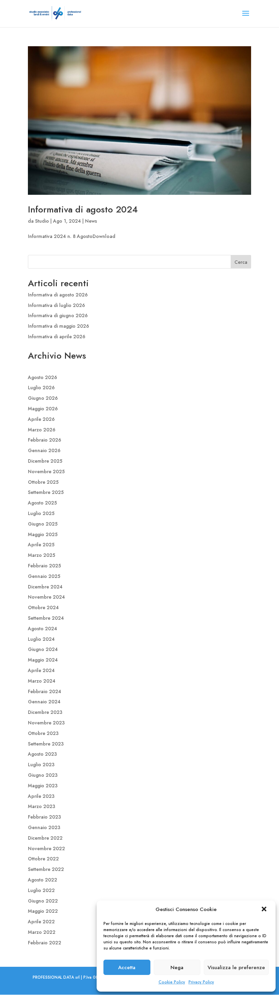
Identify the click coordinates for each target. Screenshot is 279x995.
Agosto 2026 (42, 377)
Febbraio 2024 (44, 691)
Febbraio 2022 (44, 942)
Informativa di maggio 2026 (58, 326)
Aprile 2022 (41, 921)
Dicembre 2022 (45, 838)
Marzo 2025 (41, 555)
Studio (42, 221)
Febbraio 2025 (44, 565)
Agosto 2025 (42, 502)
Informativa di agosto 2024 (83, 209)
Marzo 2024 (41, 680)
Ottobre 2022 (43, 858)
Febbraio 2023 (44, 816)
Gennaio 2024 (44, 701)
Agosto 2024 (42, 628)
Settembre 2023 (46, 743)
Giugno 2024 (43, 649)
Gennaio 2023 (44, 827)
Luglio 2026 (41, 387)
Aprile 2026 (41, 419)
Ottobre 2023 (43, 733)
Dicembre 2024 (45, 586)
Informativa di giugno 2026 (58, 315)
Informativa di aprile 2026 (56, 336)
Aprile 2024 (41, 670)
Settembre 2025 (46, 492)
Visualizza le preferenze (236, 967)
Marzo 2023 (41, 806)
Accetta (126, 967)
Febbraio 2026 (44, 439)
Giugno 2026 (43, 398)
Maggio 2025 (43, 534)
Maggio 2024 (43, 659)
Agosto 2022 (42, 879)
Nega (176, 967)
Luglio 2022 (41, 890)
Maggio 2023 (43, 785)
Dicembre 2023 (45, 712)
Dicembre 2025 (45, 461)
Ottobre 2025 (43, 482)
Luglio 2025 (41, 513)
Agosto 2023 (42, 754)
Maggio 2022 (43, 911)
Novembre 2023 (46, 722)
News (91, 221)
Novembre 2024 (46, 597)
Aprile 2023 (41, 796)
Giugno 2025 (43, 523)
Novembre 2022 (46, 848)
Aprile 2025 (41, 544)
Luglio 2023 (41, 764)
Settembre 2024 (46, 618)
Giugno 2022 (43, 900)
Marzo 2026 (41, 429)
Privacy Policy (201, 982)
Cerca (240, 262)
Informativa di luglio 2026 (56, 305)
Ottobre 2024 (43, 607)
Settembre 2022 (46, 869)
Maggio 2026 (43, 408)
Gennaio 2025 (44, 576)
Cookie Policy (172, 982)
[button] (265, 910)
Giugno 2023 (43, 775)
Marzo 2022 (41, 932)
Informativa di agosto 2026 (58, 294)
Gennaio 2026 (44, 450)
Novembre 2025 (46, 471)
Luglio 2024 (41, 639)
